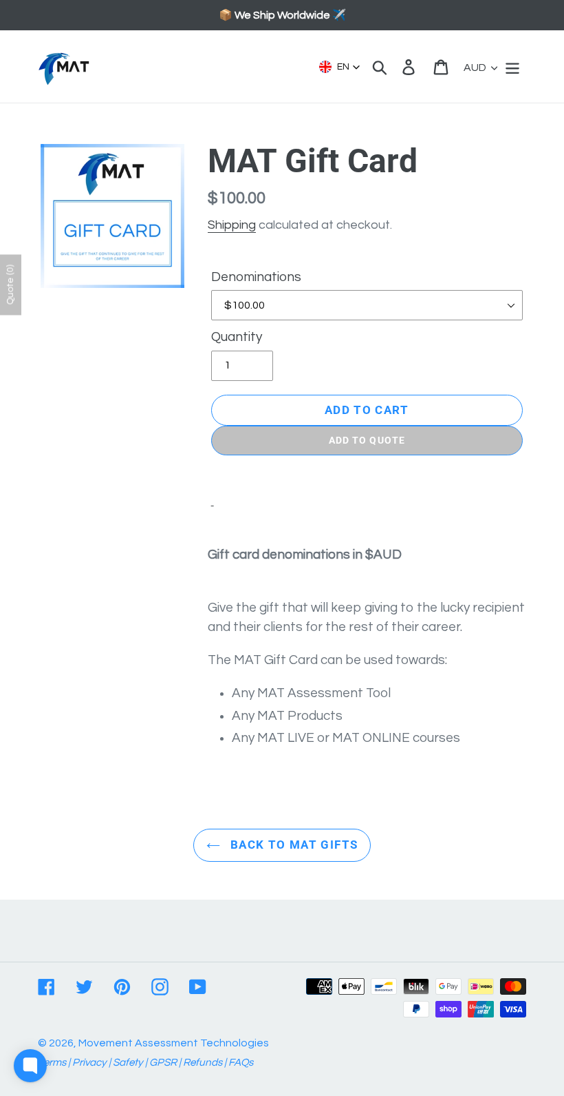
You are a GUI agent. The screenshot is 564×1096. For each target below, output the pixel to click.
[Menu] (513, 66)
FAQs (240, 1062)
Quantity (236, 337)
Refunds (202, 1062)
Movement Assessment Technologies (173, 1042)
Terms (52, 1062)
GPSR (163, 1062)
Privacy (89, 1062)
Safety (128, 1062)
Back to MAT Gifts (292, 844)
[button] (339, 67)
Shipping (232, 224)
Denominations (256, 277)
